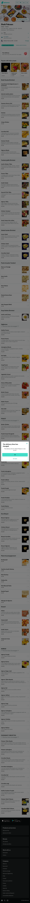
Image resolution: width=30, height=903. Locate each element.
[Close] (27, 443)
